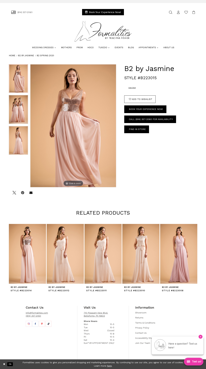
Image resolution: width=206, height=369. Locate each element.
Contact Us (141, 333)
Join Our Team (142, 343)
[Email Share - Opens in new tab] (31, 194)
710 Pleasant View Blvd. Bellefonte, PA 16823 (96, 314)
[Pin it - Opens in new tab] (23, 194)
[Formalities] (103, 31)
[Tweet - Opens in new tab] (14, 194)
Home (12, 55)
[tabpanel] (18, 79)
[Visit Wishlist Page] (186, 12)
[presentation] (27, 254)
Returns (139, 317)
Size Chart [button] (132, 88)
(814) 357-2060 (33, 316)
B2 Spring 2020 (45, 55)
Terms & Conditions (145, 323)
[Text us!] (193, 362)
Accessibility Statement (147, 338)
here (109, 366)
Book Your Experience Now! (146, 109)
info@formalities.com (37, 313)
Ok (10, 364)
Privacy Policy (142, 328)
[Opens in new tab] (29, 324)
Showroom (140, 312)
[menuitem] (22, 12)
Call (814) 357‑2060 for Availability (151, 119)
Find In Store (137, 129)
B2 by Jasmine (26, 55)
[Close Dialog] (4, 364)
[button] (178, 12)
